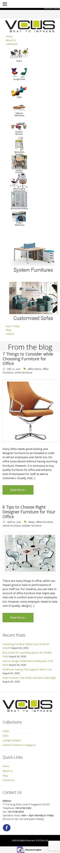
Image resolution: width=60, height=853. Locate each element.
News (31, 521)
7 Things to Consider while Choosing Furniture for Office (27, 358)
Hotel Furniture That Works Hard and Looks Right (29, 677)
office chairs (34, 368)
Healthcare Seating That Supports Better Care (27, 669)
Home (9, 36)
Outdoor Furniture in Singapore (19, 745)
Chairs (5, 731)
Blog (8, 330)
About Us (11, 40)
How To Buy (12, 326)
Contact (10, 333)
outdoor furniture (31, 525)
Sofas (5, 735)
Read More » (18, 490)
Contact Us (8, 780)
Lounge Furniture (11, 740)
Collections (12, 44)
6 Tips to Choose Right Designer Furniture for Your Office (28, 511)
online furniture (23, 372)
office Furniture (44, 521)
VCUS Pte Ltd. (42, 840)
